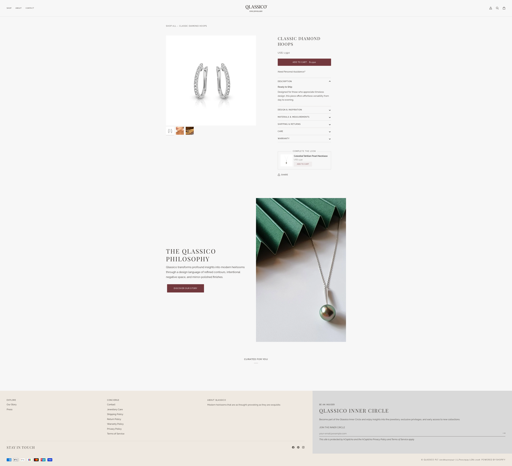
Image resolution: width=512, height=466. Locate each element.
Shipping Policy (115, 414)
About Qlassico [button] (216, 400)
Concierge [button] (113, 400)
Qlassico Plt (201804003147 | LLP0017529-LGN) (449, 460)
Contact (111, 404)
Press (9, 409)
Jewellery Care (115, 409)
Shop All (171, 26)
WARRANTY (284, 138)
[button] (10, 8)
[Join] (503, 433)
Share (284, 175)
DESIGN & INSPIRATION (290, 110)
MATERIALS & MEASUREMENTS (294, 117)
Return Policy (114, 419)
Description (285, 81)
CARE (280, 131)
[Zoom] (211, 80)
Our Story (12, 404)
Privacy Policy (380, 439)
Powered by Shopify (493, 460)
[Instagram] (303, 447)
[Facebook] (293, 447)
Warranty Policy (115, 424)
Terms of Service (399, 439)
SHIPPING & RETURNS (289, 124)
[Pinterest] (298, 447)
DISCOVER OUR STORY (185, 288)
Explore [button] (11, 400)
